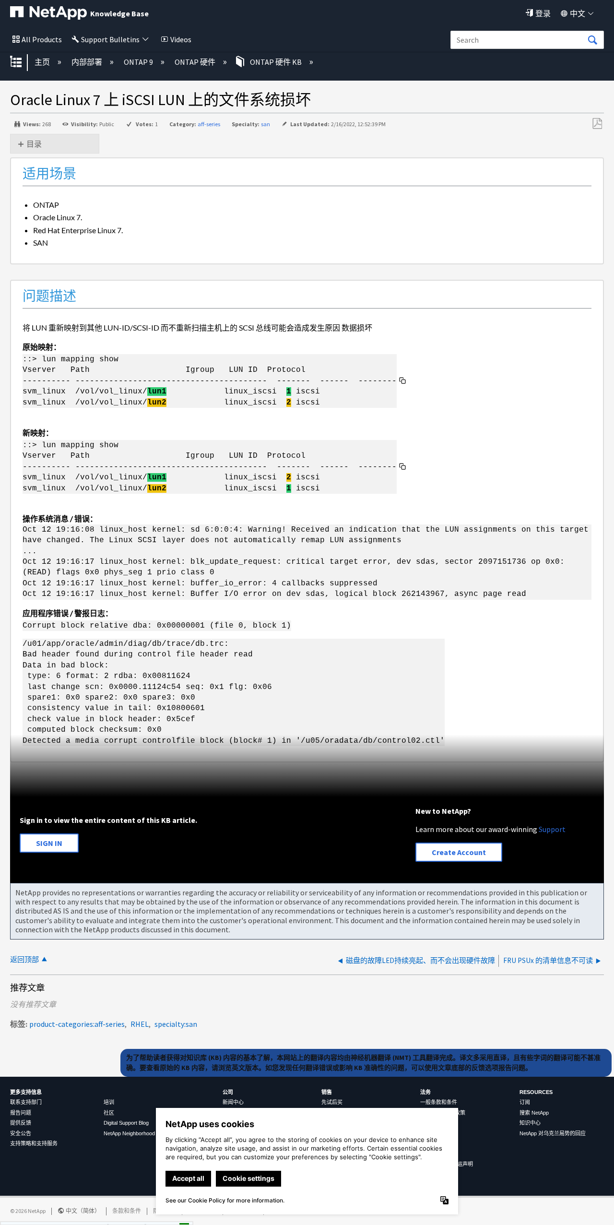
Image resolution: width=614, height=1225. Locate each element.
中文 (577, 13)
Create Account (459, 852)
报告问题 (20, 1113)
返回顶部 (24, 959)
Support (552, 829)
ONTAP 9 (139, 62)
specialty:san (175, 1024)
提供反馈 (20, 1123)
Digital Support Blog (126, 1123)
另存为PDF (597, 124)
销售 (326, 1092)
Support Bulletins (110, 39)
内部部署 (87, 62)
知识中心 (530, 1123)
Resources (536, 1092)
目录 (34, 144)
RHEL (139, 1024)
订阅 (525, 1102)
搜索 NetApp (534, 1113)
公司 (228, 1092)
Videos (180, 39)
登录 (543, 13)
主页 (43, 62)
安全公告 (20, 1133)
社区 (109, 1113)
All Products (42, 39)
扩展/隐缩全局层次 (22, 62)
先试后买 (331, 1102)
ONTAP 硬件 (196, 62)
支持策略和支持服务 (34, 1143)
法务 (425, 1092)
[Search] (592, 40)
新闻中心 (233, 1102)
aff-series (209, 124)
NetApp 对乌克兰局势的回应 (553, 1133)
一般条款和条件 (438, 1102)
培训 (109, 1102)
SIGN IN (49, 843)
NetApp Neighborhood (129, 1133)
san (265, 124)
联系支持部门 (26, 1102)
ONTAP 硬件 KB (275, 62)
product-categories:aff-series (77, 1024)
